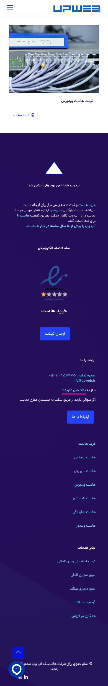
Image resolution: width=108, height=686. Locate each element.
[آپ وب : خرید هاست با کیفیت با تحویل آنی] (77, 8)
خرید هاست (87, 205)
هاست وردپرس (85, 485)
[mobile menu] (10, 8)
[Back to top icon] (18, 653)
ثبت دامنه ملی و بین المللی (76, 561)
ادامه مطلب (21, 115)
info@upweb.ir (84, 381)
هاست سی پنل (85, 471)
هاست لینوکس (85, 457)
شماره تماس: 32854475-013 (72, 375)
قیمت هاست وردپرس (77, 101)
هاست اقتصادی (84, 498)
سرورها (57, 210)
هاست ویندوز (86, 526)
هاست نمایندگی (84, 512)
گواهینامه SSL (85, 602)
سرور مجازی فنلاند (83, 589)
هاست (24, 215)
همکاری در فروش (83, 616)
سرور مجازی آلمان (83, 575)
